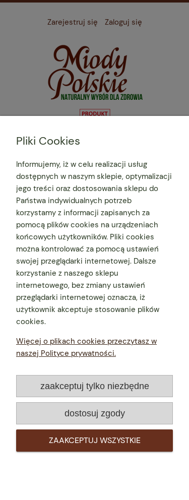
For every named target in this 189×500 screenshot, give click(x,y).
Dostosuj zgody (95, 413)
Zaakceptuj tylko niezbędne (94, 386)
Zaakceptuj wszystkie (95, 440)
